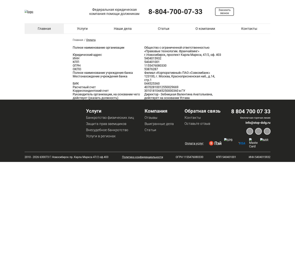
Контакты (249, 29)
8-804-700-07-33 (175, 12)
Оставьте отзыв (197, 124)
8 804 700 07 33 (250, 111)
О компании (205, 29)
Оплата (91, 40)
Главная (44, 29)
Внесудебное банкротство (107, 130)
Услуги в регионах (101, 136)
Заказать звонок (225, 11)
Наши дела (123, 29)
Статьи (163, 29)
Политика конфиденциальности (142, 157)
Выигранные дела (159, 124)
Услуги (82, 29)
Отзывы (151, 118)
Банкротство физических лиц (110, 118)
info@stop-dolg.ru (257, 122)
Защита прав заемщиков (106, 124)
